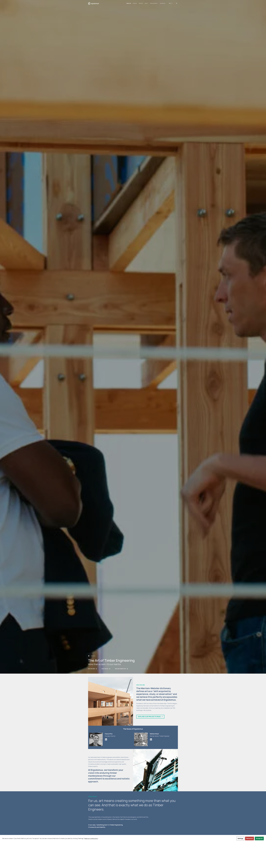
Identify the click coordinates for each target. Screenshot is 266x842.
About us (129, 3)
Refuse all (249, 838)
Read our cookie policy (91, 838)
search (176, 3)
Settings (240, 838)
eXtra (146, 3)
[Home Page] (88, 655)
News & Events (153, 3)
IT (172, 3)
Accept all (259, 838)
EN (169, 3)
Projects (135, 3)
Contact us (162, 3)
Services (141, 3)
